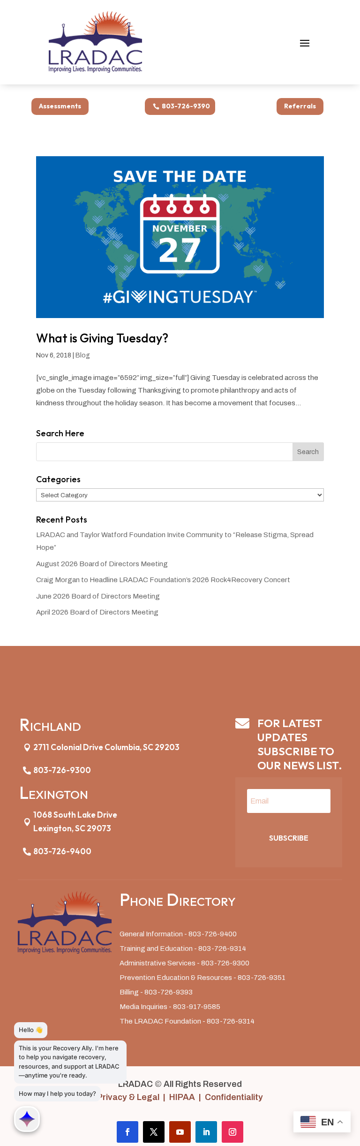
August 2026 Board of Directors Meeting (102, 564)
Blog (82, 355)
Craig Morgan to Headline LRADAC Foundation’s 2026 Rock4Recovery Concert (163, 580)
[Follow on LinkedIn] (206, 1132)
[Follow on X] (154, 1132)
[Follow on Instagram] (232, 1132)
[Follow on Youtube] (180, 1132)
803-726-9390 (186, 106)
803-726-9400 (62, 851)
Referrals (300, 106)
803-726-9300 (62, 770)
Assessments (60, 106)
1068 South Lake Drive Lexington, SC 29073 (75, 821)
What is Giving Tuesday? (102, 338)
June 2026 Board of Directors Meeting (98, 596)
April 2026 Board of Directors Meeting (97, 612)
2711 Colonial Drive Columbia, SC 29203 (106, 747)
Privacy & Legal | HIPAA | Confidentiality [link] (180, 1097)
